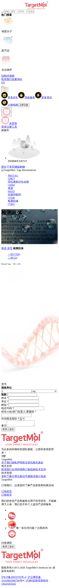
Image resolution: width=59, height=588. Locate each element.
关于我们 (6, 462)
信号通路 (27, 476)
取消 (5, 429)
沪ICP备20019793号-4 (13, 577)
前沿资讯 (27, 462)
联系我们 (6, 469)
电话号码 (7, 408)
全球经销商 (18, 469)
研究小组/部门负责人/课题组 (18, 411)
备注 (4, 425)
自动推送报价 (10, 418)
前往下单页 (7, 166)
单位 (5, 401)
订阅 (4, 491)
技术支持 (40, 469)
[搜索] (2, 12)
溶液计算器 (39, 476)
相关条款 (38, 462)
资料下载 (6, 476)
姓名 (5, 398)
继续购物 (19, 166)
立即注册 (24, 105)
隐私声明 (17, 462)
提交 (12, 429)
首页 (10, 248)
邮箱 (5, 404)
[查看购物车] (2, 86)
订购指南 (30, 469)
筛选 (4, 248)
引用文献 (17, 476)
